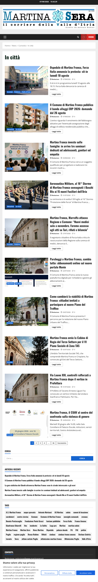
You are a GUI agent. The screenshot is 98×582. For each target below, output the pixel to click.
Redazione (55, 79)
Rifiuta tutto (67, 573)
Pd (72, 530)
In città (9, 92)
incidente (33, 525)
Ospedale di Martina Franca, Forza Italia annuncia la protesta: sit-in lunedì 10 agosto (26, 80)
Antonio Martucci (45, 512)
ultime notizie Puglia (30, 538)
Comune (34, 516)
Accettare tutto (86, 573)
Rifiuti (44, 534)
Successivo (61, 443)
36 (53, 443)
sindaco (52, 534)
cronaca (84, 516)
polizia (83, 530)
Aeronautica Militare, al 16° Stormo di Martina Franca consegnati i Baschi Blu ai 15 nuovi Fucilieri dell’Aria (26, 195)
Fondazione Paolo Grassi (34, 521)
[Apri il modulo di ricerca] (78, 37)
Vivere (91, 37)
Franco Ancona (80, 521)
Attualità (10, 129)
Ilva (25, 525)
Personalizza (49, 573)
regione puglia (19, 534)
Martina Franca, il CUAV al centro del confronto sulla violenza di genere (26, 423)
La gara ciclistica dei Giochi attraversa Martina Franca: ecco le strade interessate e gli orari (40, 485)
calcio (68, 512)
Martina (62, 525)
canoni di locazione (80, 512)
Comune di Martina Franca (51, 516)
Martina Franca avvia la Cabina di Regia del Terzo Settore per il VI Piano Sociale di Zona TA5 (26, 350)
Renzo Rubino (33, 534)
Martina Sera (25, 530)
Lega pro (53, 525)
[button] (5, 37)
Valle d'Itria (26, 92)
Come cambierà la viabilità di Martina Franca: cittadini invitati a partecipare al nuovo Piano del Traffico (26, 311)
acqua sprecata (29, 512)
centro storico (22, 516)
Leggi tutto (57, 93)
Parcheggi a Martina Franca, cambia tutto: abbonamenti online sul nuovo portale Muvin (26, 272)
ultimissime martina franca (51, 538)
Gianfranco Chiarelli (13, 525)
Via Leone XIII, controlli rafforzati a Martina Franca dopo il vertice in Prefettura (26, 388)
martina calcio (73, 525)
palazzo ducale (62, 530)
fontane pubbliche (53, 521)
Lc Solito (43, 525)
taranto (9, 538)
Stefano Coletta (84, 534)
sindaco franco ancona (66, 534)
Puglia (8, 534)
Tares (17, 538)
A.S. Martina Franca (13, 512)
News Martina (38, 530)
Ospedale (50, 530)
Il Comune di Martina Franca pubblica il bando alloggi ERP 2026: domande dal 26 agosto (26, 117)
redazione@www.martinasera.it (29, 558)
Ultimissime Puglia (72, 538)
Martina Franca (11, 530)
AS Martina (59, 512)
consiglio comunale (71, 516)
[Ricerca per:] (38, 458)
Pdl (77, 530)
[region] (49, 570)
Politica (17, 92)
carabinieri (10, 516)
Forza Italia (67, 521)
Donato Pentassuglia (14, 521)
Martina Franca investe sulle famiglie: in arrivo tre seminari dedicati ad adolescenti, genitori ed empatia (26, 157)
